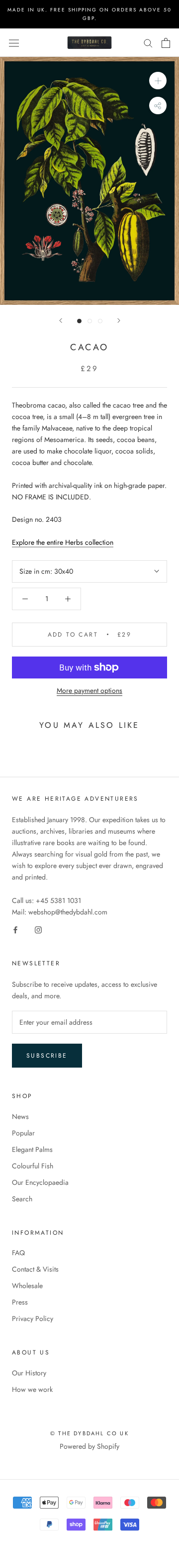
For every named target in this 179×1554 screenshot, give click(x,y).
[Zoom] (158, 80)
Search (22, 1199)
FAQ (18, 1253)
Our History (29, 1373)
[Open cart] (166, 43)
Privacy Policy (32, 1319)
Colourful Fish (32, 1166)
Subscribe (47, 1055)
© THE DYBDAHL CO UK (89, 1433)
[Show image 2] (90, 321)
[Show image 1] (79, 321)
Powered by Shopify (89, 1446)
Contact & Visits (35, 1269)
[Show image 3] (100, 321)
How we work (32, 1389)
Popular (23, 1133)
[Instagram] (38, 929)
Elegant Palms (32, 1149)
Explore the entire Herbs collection (62, 542)
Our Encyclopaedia (40, 1182)
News (20, 1116)
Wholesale (27, 1286)
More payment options (89, 690)
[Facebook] (15, 929)
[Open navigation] (14, 43)
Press (20, 1302)
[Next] (118, 320)
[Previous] (60, 320)
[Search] (148, 42)
